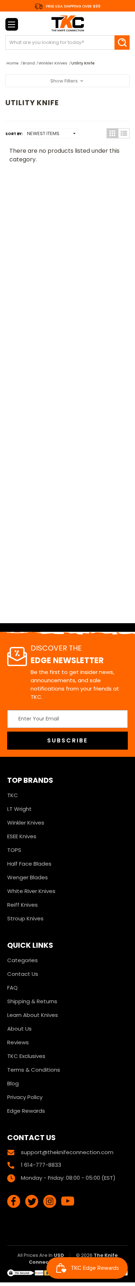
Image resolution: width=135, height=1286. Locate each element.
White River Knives (31, 891)
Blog (13, 1083)
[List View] (124, 133)
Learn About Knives (32, 1015)
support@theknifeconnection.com (67, 1152)
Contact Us (22, 974)
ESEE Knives (21, 836)
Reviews (18, 1042)
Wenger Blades (27, 877)
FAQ (12, 987)
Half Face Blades (29, 863)
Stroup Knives (25, 918)
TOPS (14, 850)
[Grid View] (112, 133)
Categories (22, 960)
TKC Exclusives (26, 1056)
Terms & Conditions (33, 1069)
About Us (19, 1028)
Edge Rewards (26, 1111)
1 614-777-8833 (41, 1165)
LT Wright (19, 809)
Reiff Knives (22, 904)
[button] (67, 80)
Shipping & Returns (32, 1001)
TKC (12, 795)
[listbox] (51, 134)
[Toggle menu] (11, 24)
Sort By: (14, 134)
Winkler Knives (25, 822)
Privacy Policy (24, 1097)
